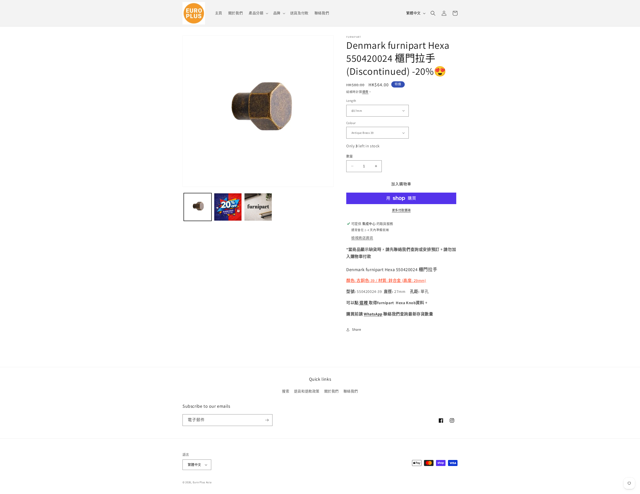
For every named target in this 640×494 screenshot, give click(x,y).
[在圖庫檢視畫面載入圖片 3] (258, 207)
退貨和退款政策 (307, 391)
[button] (258, 13)
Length (351, 101)
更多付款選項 (401, 210)
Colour (351, 123)
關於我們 (331, 391)
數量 (349, 156)
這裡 (364, 302)
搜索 (285, 391)
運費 (365, 92)
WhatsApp (373, 314)
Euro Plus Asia (202, 482)
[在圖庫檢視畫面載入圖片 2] (228, 207)
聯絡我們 (351, 391)
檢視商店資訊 (362, 238)
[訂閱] (266, 420)
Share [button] (356, 329)
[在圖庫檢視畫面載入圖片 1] (198, 207)
